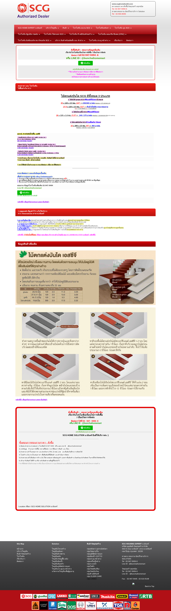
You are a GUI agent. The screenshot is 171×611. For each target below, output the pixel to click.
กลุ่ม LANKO (92, 579)
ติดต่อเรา (129, 40)
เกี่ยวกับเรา (118, 40)
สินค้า (65, 28)
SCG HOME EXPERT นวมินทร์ (30, 28)
